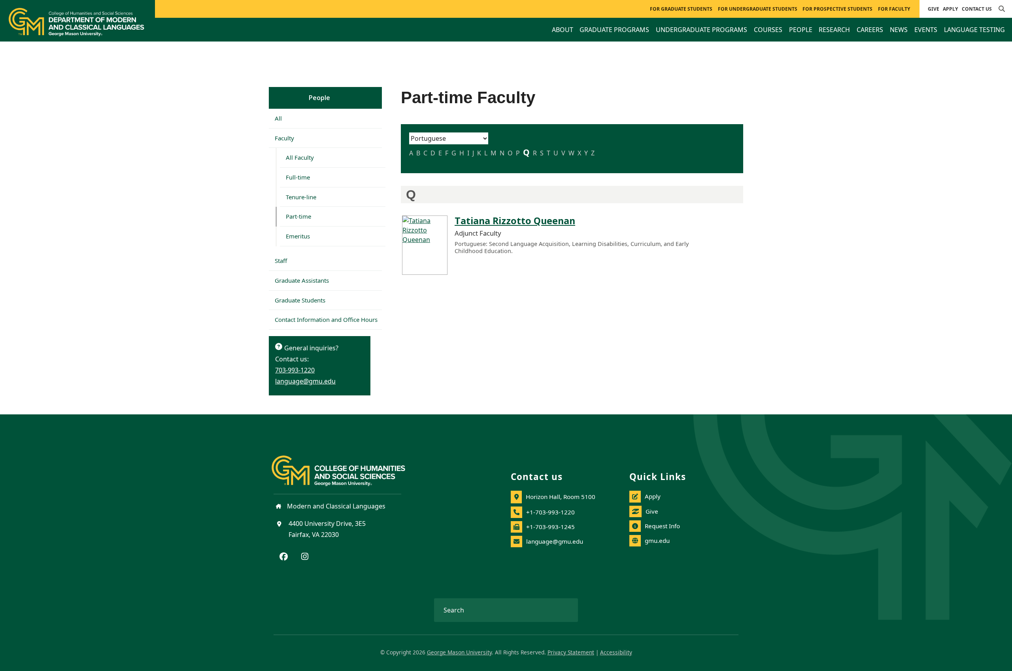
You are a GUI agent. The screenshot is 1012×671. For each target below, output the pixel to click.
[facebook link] (284, 557)
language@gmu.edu (305, 381)
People (319, 97)
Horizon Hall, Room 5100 (560, 497)
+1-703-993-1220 (550, 512)
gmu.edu (657, 540)
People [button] (800, 29)
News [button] (899, 29)
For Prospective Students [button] (837, 9)
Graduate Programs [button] (614, 29)
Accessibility (616, 652)
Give (933, 9)
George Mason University (459, 652)
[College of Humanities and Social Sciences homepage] (346, 466)
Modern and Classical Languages (335, 506)
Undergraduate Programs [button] (701, 29)
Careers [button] (870, 29)
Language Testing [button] (974, 29)
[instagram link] (304, 557)
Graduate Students (300, 300)
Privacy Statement (571, 652)
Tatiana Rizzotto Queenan (515, 220)
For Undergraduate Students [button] (757, 9)
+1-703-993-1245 (550, 527)
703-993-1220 (295, 370)
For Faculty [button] (894, 9)
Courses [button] (768, 29)
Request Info (662, 526)
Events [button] (925, 29)
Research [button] (834, 29)
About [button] (562, 29)
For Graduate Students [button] (681, 9)
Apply (950, 9)
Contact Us (977, 9)
